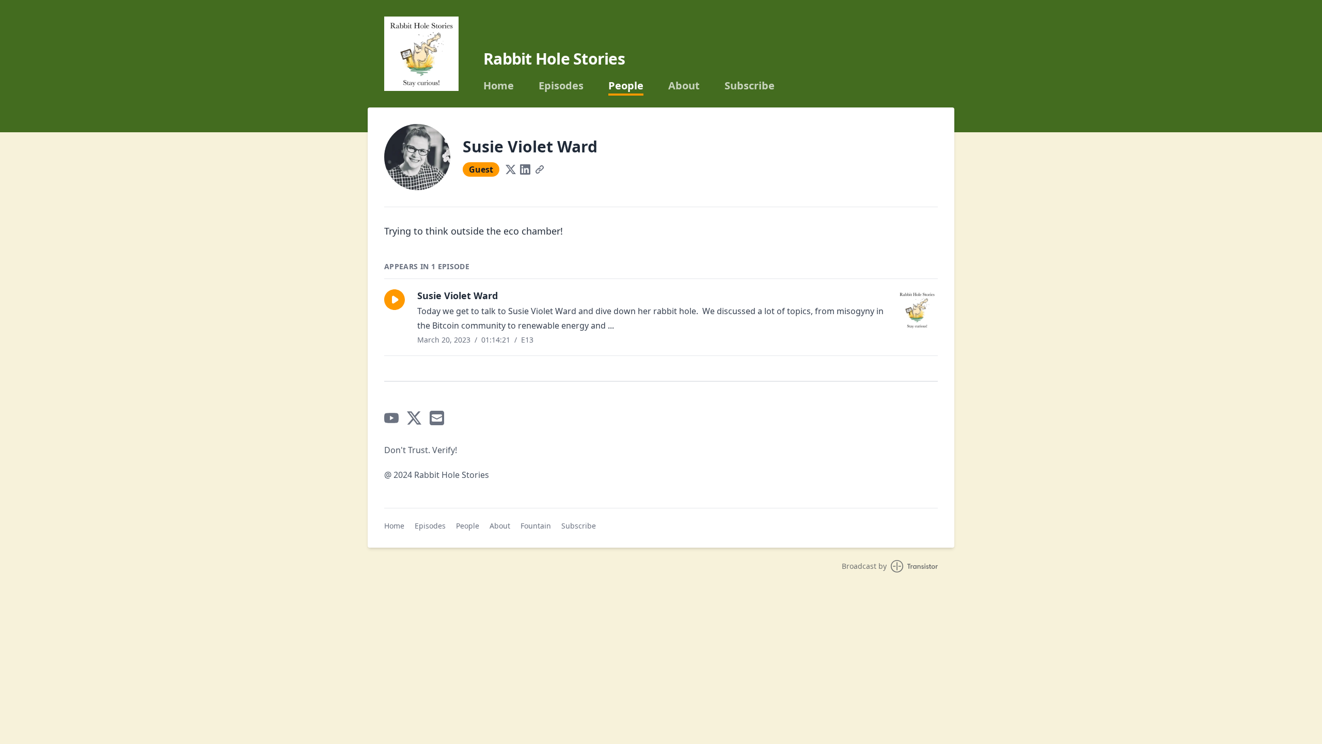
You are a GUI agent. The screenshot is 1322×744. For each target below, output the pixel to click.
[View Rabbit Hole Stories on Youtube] (391, 418)
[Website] (539, 169)
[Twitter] (511, 169)
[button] (394, 299)
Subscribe (750, 86)
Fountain (536, 526)
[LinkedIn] (525, 169)
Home (498, 86)
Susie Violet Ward (457, 295)
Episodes (561, 86)
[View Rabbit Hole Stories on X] (414, 418)
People (625, 86)
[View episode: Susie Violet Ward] (917, 310)
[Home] (421, 54)
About (684, 86)
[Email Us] (437, 418)
